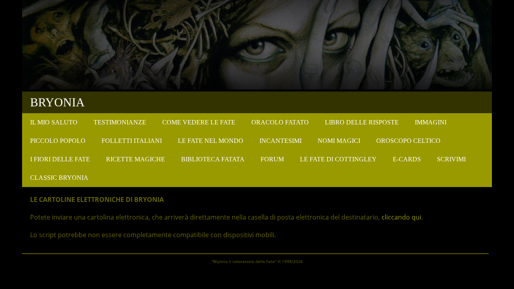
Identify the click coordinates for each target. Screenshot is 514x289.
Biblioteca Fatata (213, 159)
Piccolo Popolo (58, 140)
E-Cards (407, 159)
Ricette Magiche (135, 159)
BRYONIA (57, 102)
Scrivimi (451, 159)
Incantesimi (280, 140)
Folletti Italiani (132, 140)
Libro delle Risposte (362, 122)
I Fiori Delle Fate (60, 159)
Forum (272, 159)
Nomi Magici (339, 140)
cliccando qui (401, 217)
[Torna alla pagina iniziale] (257, 87)
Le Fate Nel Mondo (210, 140)
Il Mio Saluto (54, 122)
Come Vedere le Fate (198, 122)
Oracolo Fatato (280, 122)
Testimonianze (120, 122)
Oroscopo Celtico (408, 140)
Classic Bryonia (59, 177)
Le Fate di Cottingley (338, 159)
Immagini (431, 122)
